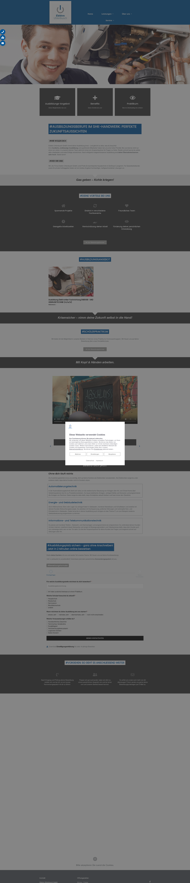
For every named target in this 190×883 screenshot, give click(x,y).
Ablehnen (78, 454)
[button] (2, 32)
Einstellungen (95, 454)
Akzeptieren (112, 454)
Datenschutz (90, 460)
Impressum (99, 460)
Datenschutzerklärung (76, 449)
